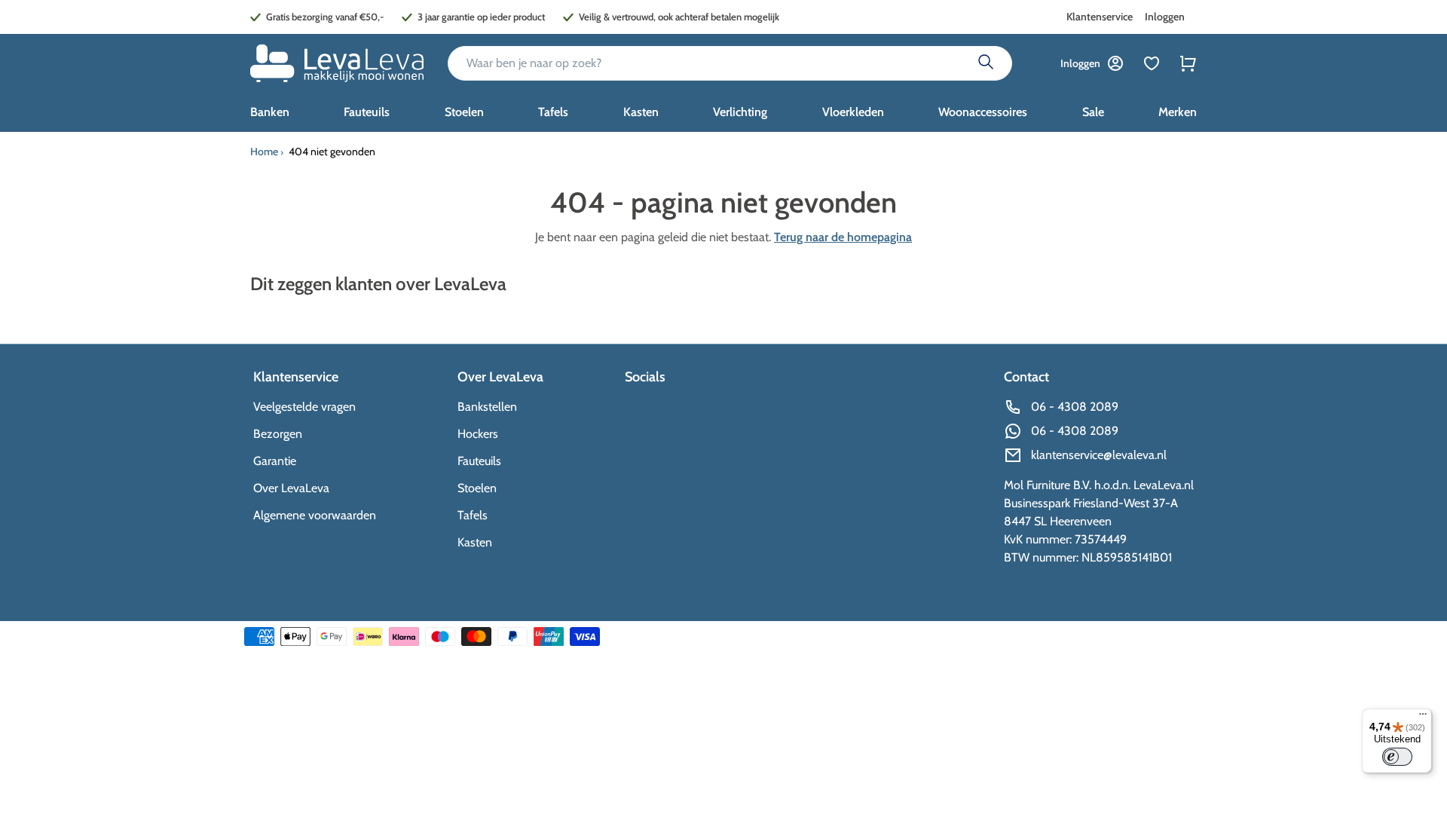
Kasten (474, 542)
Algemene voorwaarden (314, 515)
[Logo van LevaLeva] (337, 63)
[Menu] (1423, 717)
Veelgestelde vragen (304, 406)
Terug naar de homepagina (843, 237)
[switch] (1397, 757)
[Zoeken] (985, 63)
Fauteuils (479, 461)
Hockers (477, 434)
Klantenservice (1099, 16)
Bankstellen (487, 406)
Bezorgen (277, 434)
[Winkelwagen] (1188, 63)
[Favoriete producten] (1152, 63)
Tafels (472, 515)
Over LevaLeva (291, 488)
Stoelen (477, 488)
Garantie (274, 461)
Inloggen (1165, 16)
